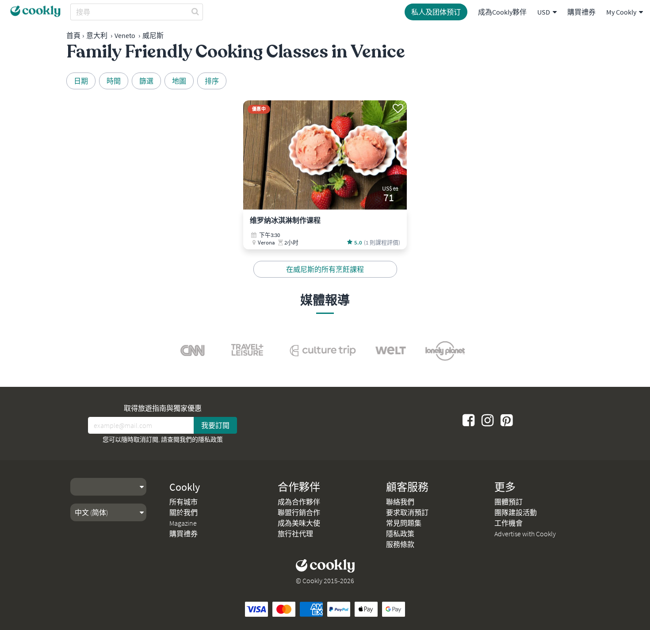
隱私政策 (210, 439)
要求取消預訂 (407, 512)
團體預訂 (508, 501)
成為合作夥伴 (299, 501)
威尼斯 (153, 35)
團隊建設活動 (515, 512)
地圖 (179, 80)
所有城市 (183, 501)
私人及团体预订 (436, 12)
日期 (81, 80)
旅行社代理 (295, 533)
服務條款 (400, 544)
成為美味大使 (299, 523)
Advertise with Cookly (525, 533)
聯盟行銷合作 (299, 512)
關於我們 (183, 512)
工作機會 (508, 523)
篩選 (146, 80)
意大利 (96, 35)
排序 (212, 80)
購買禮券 (581, 12)
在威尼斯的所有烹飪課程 (325, 269)
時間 (114, 80)
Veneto (125, 35)
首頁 (73, 35)
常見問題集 (403, 523)
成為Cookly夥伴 (502, 12)
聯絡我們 (400, 501)
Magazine (183, 523)
